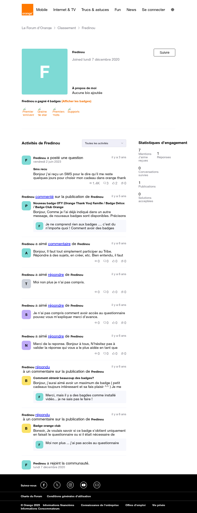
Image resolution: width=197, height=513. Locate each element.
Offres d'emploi (135, 505)
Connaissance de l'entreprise (100, 505)
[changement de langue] (172, 9)
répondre (56, 274)
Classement (67, 27)
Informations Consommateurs (40, 508)
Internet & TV (64, 9)
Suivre (164, 52)
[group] (94, 183)
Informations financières (58, 505)
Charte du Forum (31, 496)
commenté (44, 196)
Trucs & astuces (95, 9)
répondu (42, 367)
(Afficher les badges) (76, 101)
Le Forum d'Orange (37, 27)
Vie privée (158, 505)
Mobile (42, 9)
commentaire (59, 244)
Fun (118, 9)
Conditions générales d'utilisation (69, 496)
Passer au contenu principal (20, 3)
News (131, 9)
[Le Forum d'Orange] (27, 9)
